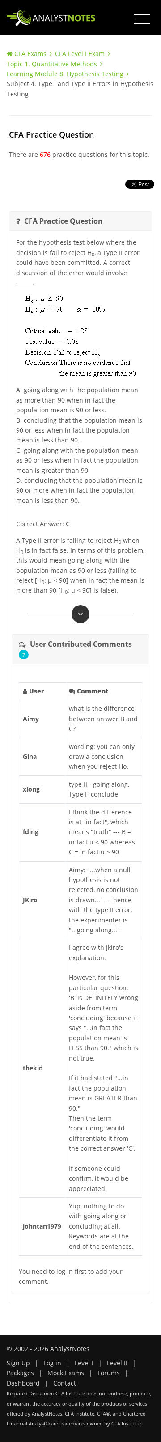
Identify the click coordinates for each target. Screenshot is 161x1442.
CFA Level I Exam (80, 53)
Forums (108, 1372)
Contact (64, 1383)
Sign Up (18, 1363)
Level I (84, 1363)
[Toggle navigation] (142, 19)
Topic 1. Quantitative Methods (52, 64)
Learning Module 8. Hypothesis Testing (65, 73)
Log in (52, 1363)
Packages (20, 1372)
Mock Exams (65, 1372)
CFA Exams (30, 53)
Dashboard (23, 1383)
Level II (117, 1363)
